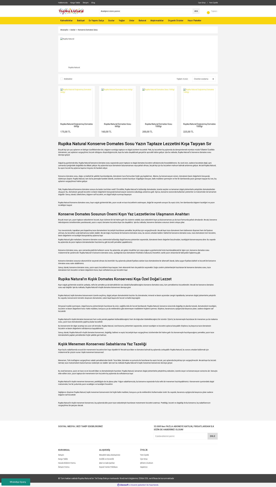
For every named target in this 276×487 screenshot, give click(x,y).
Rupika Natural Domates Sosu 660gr (117, 125)
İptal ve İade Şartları (107, 463)
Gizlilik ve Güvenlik (106, 459)
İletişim (61, 455)
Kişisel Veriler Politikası (108, 467)
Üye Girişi (143, 459)
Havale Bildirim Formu (67, 463)
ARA (196, 11)
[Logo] (74, 11)
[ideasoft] (123, 485)
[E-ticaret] (137, 485)
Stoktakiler (68, 79)
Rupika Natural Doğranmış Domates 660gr (76, 125)
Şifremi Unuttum (146, 463)
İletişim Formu (63, 467)
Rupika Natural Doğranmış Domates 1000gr (199, 125)
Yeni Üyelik (144, 455)
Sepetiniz (143, 467)
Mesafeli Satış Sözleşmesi (109, 455)
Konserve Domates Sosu (88, 30)
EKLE (212, 436)
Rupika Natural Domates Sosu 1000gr (158, 125)
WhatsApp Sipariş (18, 482)
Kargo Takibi (63, 459)
